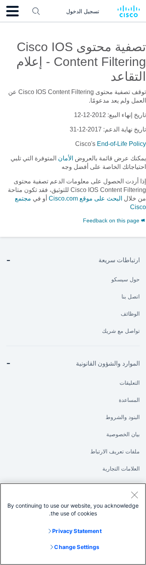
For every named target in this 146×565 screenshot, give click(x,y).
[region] (73, 524)
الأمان (65, 158)
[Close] (134, 495)
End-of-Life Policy (121, 143)
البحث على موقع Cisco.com (85, 198)
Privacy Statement (76, 531)
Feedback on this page (112, 220)
